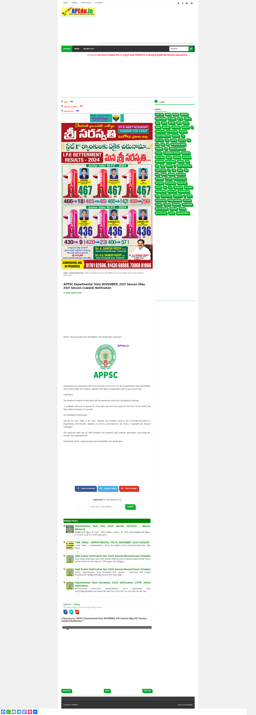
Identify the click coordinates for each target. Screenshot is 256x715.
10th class (159, 114)
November (159, 179)
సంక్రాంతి (171, 213)
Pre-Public (159, 183)
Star (157, 196)
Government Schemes (172, 153)
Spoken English (82, 106)
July (157, 166)
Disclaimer (99, 3)
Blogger (190, 705)
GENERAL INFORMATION (177, 149)
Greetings (186, 153)
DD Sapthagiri (172, 131)
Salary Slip (88, 49)
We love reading (162, 209)
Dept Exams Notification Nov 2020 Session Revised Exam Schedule (112, 556)
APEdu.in (188, 119)
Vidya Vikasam (187, 204)
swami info (178, 196)
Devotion (176, 136)
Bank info (166, 127)
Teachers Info (161, 200)
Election (182, 140)
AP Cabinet (172, 119)
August (186, 123)
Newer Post (67, 691)
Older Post (147, 691)
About (65, 3)
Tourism (167, 204)
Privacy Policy (86, 3)
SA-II (170, 187)
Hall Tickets (160, 157)
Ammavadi (184, 114)
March (180, 170)
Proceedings (170, 183)
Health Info (80, 111)
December (183, 131)
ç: (192, 127)
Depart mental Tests (73, 293)
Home (67, 49)
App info (172, 123)
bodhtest (185, 127)
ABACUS (168, 114)
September (188, 187)
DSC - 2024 (159, 140)
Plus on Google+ (131, 488)
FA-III (157, 144)
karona (169, 166)
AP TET (180, 119)
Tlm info (159, 204)
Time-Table (187, 200)
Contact (74, 3)
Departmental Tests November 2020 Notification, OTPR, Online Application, (113, 584)
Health (169, 157)
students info (166, 196)
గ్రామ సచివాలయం (161, 213)
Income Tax (187, 157)
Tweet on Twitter (110, 488)
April (179, 123)
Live (174, 170)
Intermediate (170, 161)
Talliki (189, 196)
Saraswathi (178, 187)
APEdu (77, 604)
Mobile (164, 174)
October (169, 179)
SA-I (165, 187)
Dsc (183, 136)
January (181, 161)
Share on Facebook (88, 488)
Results (158, 187)
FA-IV (162, 144)
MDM (157, 174)
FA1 (168, 144)
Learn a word (161, 170)
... (78, 537)
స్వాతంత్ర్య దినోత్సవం (183, 213)
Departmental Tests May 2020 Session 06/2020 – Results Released (113, 528)
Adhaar (175, 114)
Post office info (180, 179)
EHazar (173, 140)
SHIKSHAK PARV (161, 191)
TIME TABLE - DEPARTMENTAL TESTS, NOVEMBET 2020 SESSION (112, 542)
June (162, 166)
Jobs (77, 102)
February (159, 149)
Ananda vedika (161, 119)
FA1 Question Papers (178, 144)
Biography (176, 127)
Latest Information (184, 166)
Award (158, 127)
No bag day (181, 174)
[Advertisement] (146, 24)
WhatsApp (173, 209)
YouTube (182, 209)
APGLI (157, 123)
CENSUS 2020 (160, 131)
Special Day (172, 191)
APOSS (164, 123)
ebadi (76, 49)
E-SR (167, 140)
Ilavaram (177, 157)
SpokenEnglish (184, 191)
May (186, 170)
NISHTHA (172, 174)
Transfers (176, 204)
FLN (166, 149)
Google (158, 153)
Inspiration (160, 161)
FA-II (188, 140)
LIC (169, 170)
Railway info (182, 183)
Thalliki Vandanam (174, 200)
